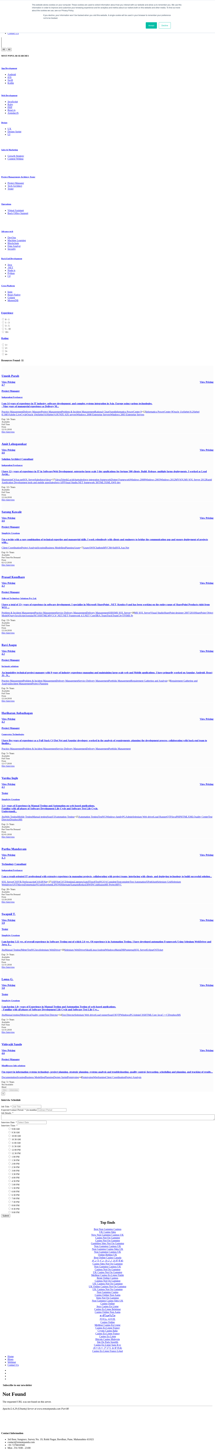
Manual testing (39, 816)
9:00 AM (15, 1129)
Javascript (31, 881)
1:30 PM (15, 1160)
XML (108, 482)
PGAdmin (127, 816)
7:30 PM (15, 1202)
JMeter (23, 950)
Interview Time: (9, 1125)
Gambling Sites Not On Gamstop (107, 1243)
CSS (38, 615)
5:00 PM (15, 1184)
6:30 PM (15, 1195)
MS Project (110, 884)
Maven (20, 884)
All (4, 49)
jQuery (11, 615)
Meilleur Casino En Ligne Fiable (107, 1275)
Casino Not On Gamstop (107, 1237)
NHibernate (64, 884)
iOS (9, 77)
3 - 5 (7, 326)
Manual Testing (12, 950)
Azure (77, 547)
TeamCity (117, 615)
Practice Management (12, 411)
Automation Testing (64, 816)
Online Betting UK (107, 1254)
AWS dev (116, 482)
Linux (94, 950)
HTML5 (101, 482)
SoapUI (51, 816)
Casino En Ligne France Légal (107, 1351)
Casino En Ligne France (107, 1328)
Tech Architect (15, 186)
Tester (11, 188)
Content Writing (15, 158)
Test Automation (138, 881)
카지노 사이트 (107, 1319)
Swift (10, 80)
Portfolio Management (119, 680)
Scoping (41, 547)
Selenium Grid (164, 881)
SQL (118, 547)
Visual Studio (71, 482)
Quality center (38, 1015)
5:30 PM (15, 1188)
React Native (14, 294)
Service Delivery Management (71, 612)
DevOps (12, 237)
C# (9, 276)
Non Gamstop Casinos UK (107, 1246)
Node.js (11, 270)
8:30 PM (15, 1209)
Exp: (8, 419)
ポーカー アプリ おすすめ (107, 1348)
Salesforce (40, 479)
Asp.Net (125, 547)
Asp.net (19, 479)
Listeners (78, 881)
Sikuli (88, 950)
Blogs (10, 1359)
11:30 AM (15, 1146)
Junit (154, 881)
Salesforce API (56, 482)
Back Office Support (18, 213)
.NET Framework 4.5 (73, 615)
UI (9, 134)
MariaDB (119, 950)
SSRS (111, 612)
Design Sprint (14, 131)
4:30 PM (15, 1181)
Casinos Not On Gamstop (107, 1269)
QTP (169, 816)
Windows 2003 (152, 479)
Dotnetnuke (30, 884)
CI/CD (63, 881)
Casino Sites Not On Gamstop (108, 1263)
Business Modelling (55, 547)
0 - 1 (7, 319)
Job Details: (7, 1113)
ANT (14, 884)
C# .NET (57, 615)
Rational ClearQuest (105, 411)
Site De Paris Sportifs (107, 1342)
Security (12, 249)
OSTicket (158, 950)
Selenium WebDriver (50, 950)
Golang (11, 297)
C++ (164, 1015)
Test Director (51, 1015)
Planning (69, 547)
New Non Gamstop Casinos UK (107, 1235)
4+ (6, 354)
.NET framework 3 (87, 482)
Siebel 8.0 (43, 414)
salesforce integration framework (95, 479)
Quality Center (201, 816)
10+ (7, 332)
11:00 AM (15, 1143)
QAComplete (110, 881)
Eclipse (150, 950)
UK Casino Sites (107, 1232)
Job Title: (6, 1106)
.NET (10, 267)
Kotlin (11, 83)
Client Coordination (11, 547)
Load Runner (160, 816)
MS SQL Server (122, 612)
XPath (149, 881)
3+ (6, 351)
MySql (112, 547)
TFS (124, 615)
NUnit (39, 884)
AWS (91, 547)
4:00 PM (15, 1178)
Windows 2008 (137, 479)
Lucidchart (73, 479)
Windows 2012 (167, 479)
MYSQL (179, 479)
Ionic (10, 292)
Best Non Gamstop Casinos (107, 1229)
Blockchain (13, 243)
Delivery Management (97, 612)
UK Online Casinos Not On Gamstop (107, 1286)
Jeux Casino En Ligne (107, 1306)
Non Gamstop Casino (107, 1292)
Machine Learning (17, 240)
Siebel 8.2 (188, 411)
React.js (11, 110)
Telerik (64, 479)
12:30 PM (15, 1153)
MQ (7, 414)
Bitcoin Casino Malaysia (107, 1339)
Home (11, 1356)
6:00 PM (15, 1191)
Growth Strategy (16, 156)
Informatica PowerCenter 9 (128, 411)
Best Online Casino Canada (107, 1257)
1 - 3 (7, 322)
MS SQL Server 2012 (195, 479)
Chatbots (98, 547)
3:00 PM (15, 1171)
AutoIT (86, 881)
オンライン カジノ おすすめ (107, 1260)
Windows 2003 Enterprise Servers (127, 414)
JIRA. (98, 615)
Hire (4, 432)
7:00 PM (15, 1198)
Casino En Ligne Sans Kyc (107, 1345)
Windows (110, 950)
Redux (82, 884)
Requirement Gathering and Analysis (149, 680)
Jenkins (70, 881)
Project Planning (40, 683)
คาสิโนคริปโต (107, 1315)
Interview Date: (9, 1122)
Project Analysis (29, 547)
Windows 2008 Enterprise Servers (93, 414)
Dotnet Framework (120, 479)
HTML (44, 615)
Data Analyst (14, 246)
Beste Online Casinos (107, 1278)
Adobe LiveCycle (18, 414)
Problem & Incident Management (78, 411)
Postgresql (129, 950)
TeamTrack (106, 615)
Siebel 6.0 (52, 414)
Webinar (12, 1362)
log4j (92, 881)
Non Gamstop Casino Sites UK (107, 1249)
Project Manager (16, 183)
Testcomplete (123, 881)
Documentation (9, 1077)
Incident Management (21, 683)
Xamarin (74, 884)
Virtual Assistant (16, 210)
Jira (3, 816)
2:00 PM (15, 1164)
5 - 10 (8, 329)
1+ (6, 345)
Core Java (157, 1015)
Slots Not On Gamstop (107, 1298)
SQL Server (29, 479)
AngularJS (30, 615)
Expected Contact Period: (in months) (19, 1110)
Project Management (51, 411)
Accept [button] (151, 25)
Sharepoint (7, 479)
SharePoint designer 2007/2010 (179, 612)
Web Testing (11, 816)
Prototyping (73, 1077)
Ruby (10, 104)
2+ (6, 348)
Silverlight (47, 884)
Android (12, 74)
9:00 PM (15, 1212)
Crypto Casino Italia (108, 1330)
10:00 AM (16, 1136)
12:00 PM (15, 1150)
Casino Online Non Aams (107, 1295)
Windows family (114, 816)
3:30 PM (15, 1174)
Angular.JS (13, 113)
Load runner (102, 1015)
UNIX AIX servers (66, 414)
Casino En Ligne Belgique (107, 1309)
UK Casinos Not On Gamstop (108, 1283)
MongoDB (13, 300)
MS (20, 819)
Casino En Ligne (107, 1336)
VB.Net (22, 881)
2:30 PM (15, 1167)
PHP (10, 107)
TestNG (102, 816)
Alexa (48, 479)
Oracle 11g (178, 411)
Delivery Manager (32, 411)
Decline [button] (164, 25)
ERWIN (89, 884)
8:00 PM (15, 1205)
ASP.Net (43, 881)
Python (11, 273)
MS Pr (130, 615)
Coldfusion (99, 884)
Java (10, 264)
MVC (106, 547)
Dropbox (14, 819)
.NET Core (89, 615)
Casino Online (107, 1303)
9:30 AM (15, 1132)
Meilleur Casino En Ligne (107, 1325)
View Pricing (206, 382)
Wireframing (99, 1077)
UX (9, 128)
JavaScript (13, 101)
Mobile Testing (24, 816)
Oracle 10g (32, 414)
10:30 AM (16, 1139)
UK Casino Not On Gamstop (107, 1272)
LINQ (55, 884)
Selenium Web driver (143, 816)
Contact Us (13, 33)
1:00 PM (15, 1157)
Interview (10, 432)
